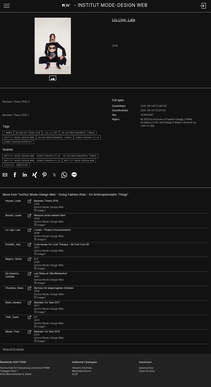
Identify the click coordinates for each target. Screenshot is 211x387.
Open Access (147, 370)
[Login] (203, 8)
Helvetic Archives (82, 367)
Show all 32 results (13, 349)
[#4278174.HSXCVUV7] (53, 46)
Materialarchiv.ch (81, 370)
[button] (7, 6)
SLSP (75, 374)
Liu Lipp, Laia (123, 19)
